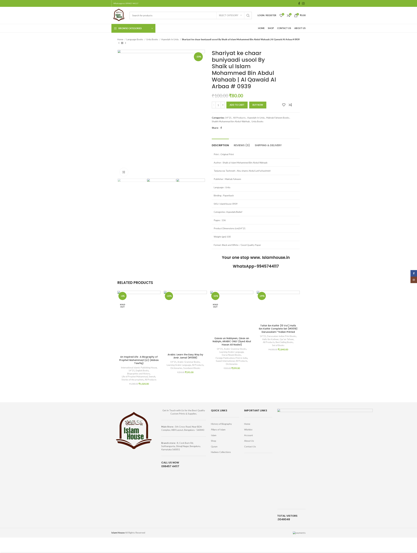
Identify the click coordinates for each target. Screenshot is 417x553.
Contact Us (250, 446)
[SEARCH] (248, 15)
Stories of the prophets (133, 379)
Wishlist (248, 429)
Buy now (257, 105)
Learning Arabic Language (179, 365)
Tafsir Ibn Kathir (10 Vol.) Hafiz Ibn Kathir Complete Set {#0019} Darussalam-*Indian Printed (278, 329)
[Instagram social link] (303, 3)
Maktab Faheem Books (277, 117)
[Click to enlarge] (124, 172)
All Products (239, 117)
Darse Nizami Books (231, 355)
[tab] (220, 144)
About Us (249, 440)
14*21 (228, 117)
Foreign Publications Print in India (231, 358)
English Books (142, 370)
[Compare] (290, 104)
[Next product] (125, 43)
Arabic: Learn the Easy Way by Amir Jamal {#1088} (185, 356)
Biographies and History (138, 373)
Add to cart (237, 105)
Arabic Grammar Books (188, 362)
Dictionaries (176, 368)
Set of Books (278, 345)
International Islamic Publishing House (138, 367)
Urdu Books (152, 39)
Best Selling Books (284, 342)
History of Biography (221, 423)
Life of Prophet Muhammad (135, 376)
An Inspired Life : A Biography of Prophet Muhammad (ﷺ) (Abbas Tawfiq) (139, 360)
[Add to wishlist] (283, 104)
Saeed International (225, 361)
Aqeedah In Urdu (170, 39)
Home (120, 39)
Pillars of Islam (218, 429)
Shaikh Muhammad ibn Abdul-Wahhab (231, 121)
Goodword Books (191, 368)
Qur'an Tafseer (287, 339)
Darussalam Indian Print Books (281, 336)
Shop (213, 440)
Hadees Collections (221, 452)
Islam (213, 435)
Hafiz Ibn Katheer (270, 339)
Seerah (152, 376)
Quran (214, 446)
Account (248, 435)
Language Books (135, 39)
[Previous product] (119, 43)
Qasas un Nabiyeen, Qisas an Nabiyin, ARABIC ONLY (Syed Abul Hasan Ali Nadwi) (232, 341)
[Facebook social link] (299, 3)
